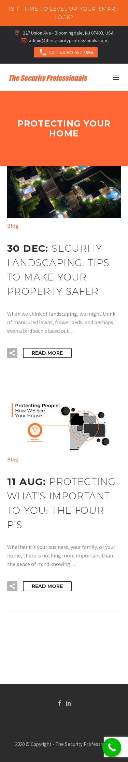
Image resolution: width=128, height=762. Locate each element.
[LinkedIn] (68, 703)
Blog (12, 225)
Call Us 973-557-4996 (66, 52)
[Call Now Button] (111, 747)
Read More (47, 353)
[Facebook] (59, 703)
